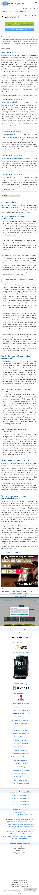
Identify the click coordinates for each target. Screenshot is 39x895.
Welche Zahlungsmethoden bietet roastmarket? (20, 826)
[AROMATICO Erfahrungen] (19, 698)
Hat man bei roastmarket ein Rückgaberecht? (20, 831)
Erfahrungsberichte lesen (19, 30)
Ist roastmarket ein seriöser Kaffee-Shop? (20, 822)
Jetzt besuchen (19, 24)
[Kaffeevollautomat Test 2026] (19, 667)
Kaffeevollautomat (26, 109)
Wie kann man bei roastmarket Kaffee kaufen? (20, 824)
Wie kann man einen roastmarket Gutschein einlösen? (20, 836)
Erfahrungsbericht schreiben (10, 195)
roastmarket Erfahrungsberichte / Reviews (20, 814)
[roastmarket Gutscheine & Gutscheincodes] (19, 637)
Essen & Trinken (33, 8)
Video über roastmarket (20, 838)
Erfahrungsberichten (8, 41)
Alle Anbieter (19, 787)
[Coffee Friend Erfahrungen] (19, 647)
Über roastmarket (20, 812)
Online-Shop (34, 503)
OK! (30, 889)
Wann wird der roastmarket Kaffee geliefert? (20, 829)
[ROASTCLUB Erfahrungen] (19, 688)
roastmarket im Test (20, 817)
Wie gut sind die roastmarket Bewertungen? (20, 819)
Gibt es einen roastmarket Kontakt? (20, 834)
